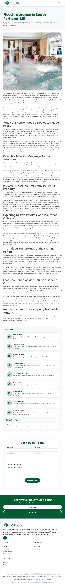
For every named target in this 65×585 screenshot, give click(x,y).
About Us (6, 547)
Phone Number (38, 454)
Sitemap (37, 573)
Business (5, 565)
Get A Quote (37, 547)
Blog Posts (37, 549)
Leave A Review (7, 551)
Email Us (33, 512)
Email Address (11, 454)
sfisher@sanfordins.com (40, 578)
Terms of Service (46, 582)
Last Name (37, 447)
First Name (10, 447)
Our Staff (6, 549)
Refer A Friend (7, 554)
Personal (5, 562)
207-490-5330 (25, 578)
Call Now (33, 507)
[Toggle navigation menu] (58, 3)
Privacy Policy (29, 573)
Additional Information (14, 464)
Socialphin (49, 579)
